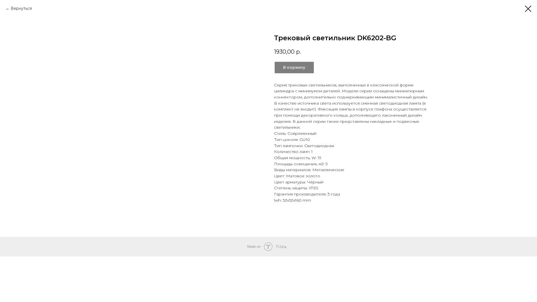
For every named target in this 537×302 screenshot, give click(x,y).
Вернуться (21, 8)
